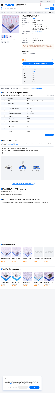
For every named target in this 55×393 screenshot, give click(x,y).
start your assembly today (12, 144)
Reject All (23, 387)
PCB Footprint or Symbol (37, 31)
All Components (17, 12)
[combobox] (21, 8)
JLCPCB (3, 12)
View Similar (49, 134)
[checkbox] (4, 100)
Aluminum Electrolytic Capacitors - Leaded (38, 12)
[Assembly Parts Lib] (9, 5)
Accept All (34, 387)
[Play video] (22, 168)
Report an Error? (50, 95)
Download (36, 33)
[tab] (5, 88)
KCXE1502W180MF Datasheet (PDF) (14, 194)
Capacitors (24, 12)
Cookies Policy (9, 383)
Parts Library (9, 12)
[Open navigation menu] (2, 5)
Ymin (33, 18)
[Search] (52, 8)
